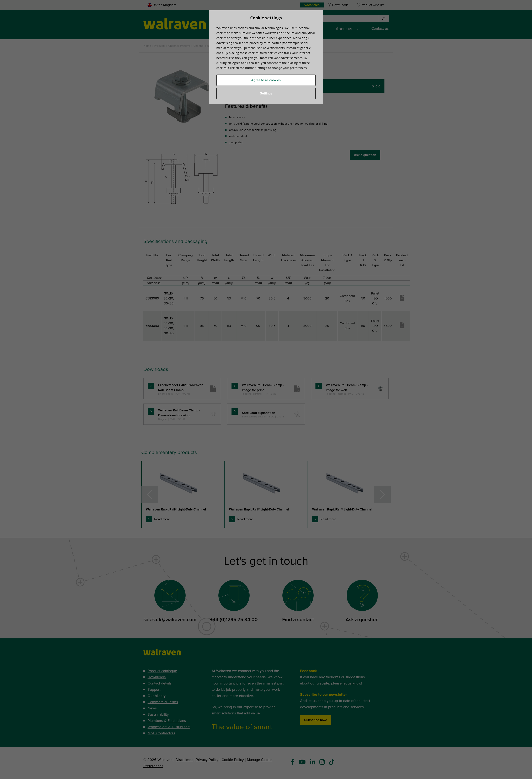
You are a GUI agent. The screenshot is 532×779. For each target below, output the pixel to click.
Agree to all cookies (266, 80)
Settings (266, 93)
